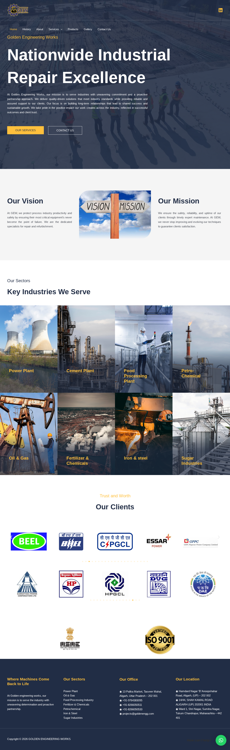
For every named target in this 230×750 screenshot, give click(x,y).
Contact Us (104, 29)
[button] (11, 537)
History (26, 29)
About (39, 29)
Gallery (88, 29)
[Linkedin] (220, 10)
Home (13, 29)
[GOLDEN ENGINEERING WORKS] (18, 9)
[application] (60, 29)
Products (73, 29)
